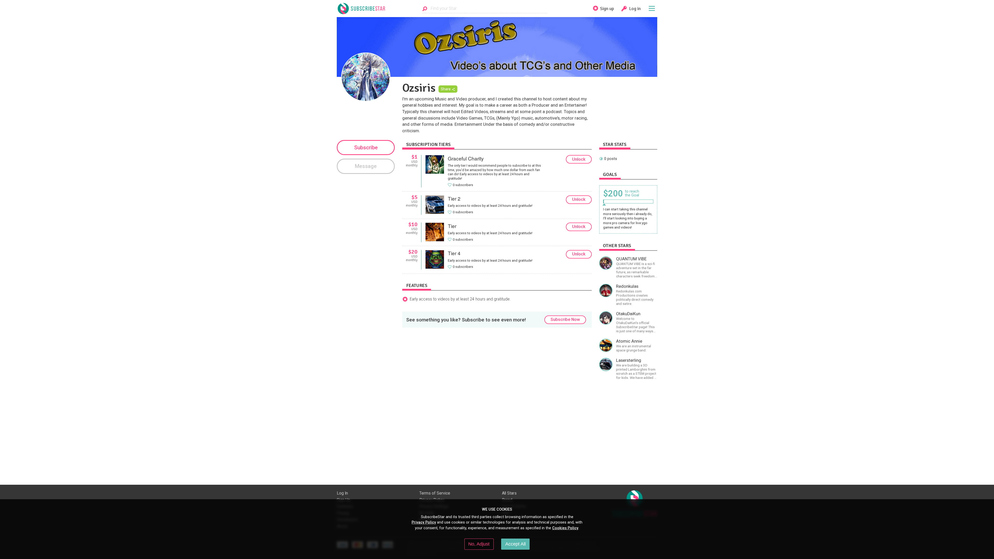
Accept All (515, 544)
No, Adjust (478, 544)
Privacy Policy (424, 522)
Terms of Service (434, 493)
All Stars (509, 493)
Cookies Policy (565, 528)
